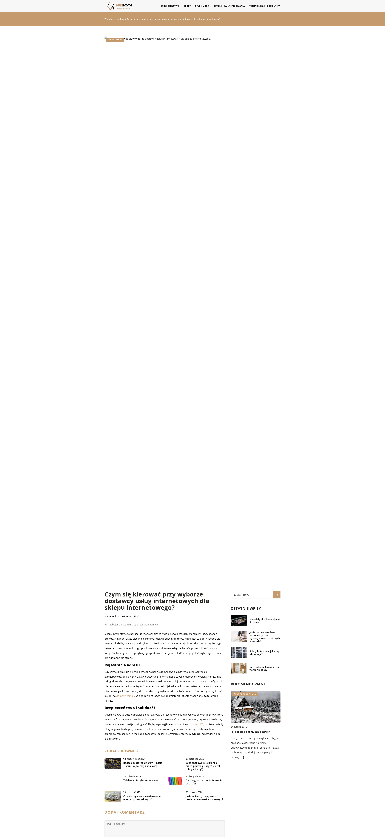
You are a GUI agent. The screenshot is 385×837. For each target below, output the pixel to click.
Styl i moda (202, 6)
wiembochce (112, 616)
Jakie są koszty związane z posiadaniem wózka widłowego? (204, 798)
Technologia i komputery (264, 6)
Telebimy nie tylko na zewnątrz (141, 780)
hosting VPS (196, 724)
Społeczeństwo (170, 6)
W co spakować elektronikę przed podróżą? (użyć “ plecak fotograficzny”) (203, 766)
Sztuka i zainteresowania (229, 6)
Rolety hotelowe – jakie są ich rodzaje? (264, 653)
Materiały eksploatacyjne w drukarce (264, 621)
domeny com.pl (125, 696)
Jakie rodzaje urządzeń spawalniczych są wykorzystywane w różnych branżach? (264, 637)
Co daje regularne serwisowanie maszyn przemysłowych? (142, 798)
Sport (187, 6)
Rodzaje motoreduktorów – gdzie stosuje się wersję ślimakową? (142, 764)
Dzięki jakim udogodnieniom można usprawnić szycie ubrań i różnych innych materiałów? (254, 736)
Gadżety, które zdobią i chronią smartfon (204, 782)
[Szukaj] (276, 594)
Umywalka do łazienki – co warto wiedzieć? (264, 668)
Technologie (115, 39)
